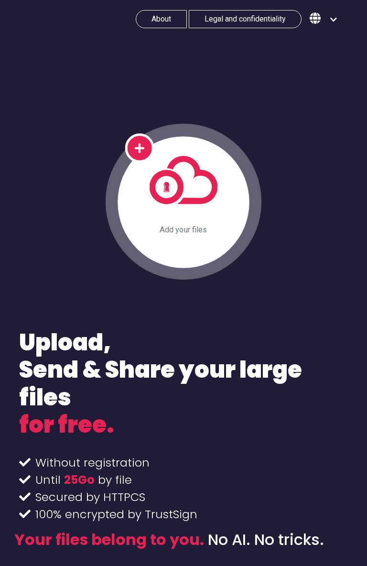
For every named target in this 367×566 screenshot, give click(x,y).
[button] (323, 19)
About (161, 18)
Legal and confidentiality (245, 18)
